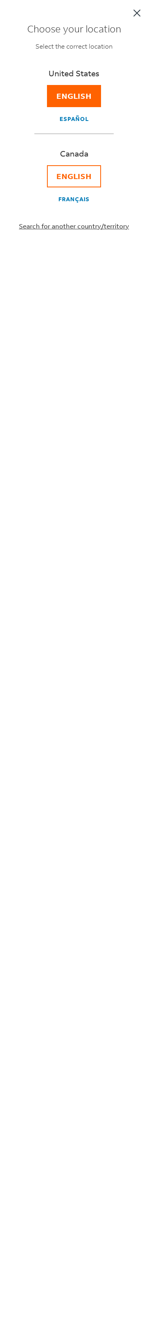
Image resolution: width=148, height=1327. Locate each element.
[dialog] (74, 663)
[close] (137, 13)
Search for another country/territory (74, 226)
